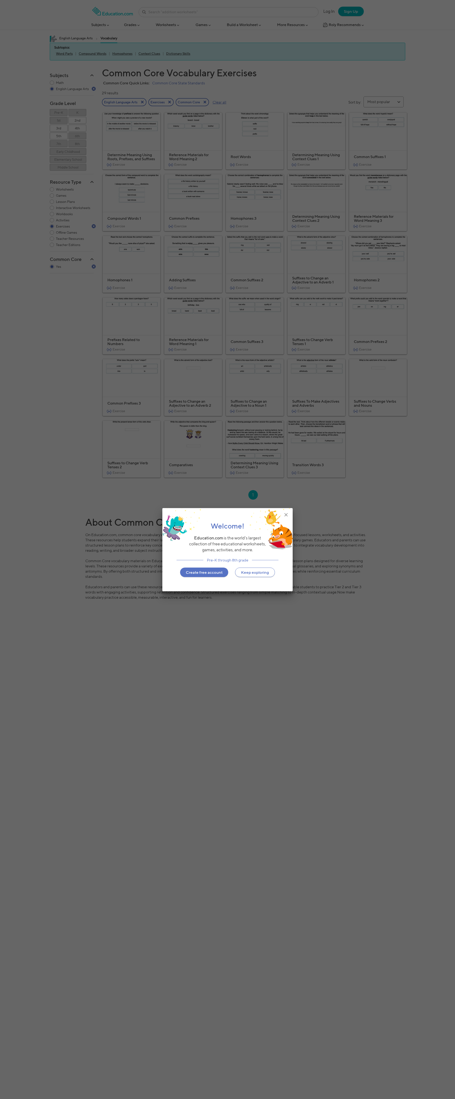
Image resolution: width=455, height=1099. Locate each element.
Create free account (204, 572)
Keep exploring (255, 572)
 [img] (286, 514)
